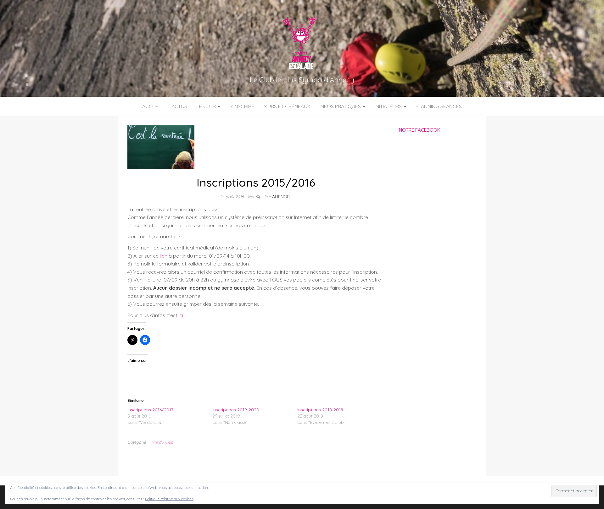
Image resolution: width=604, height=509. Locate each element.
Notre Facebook (419, 130)
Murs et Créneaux (287, 106)
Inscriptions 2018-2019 (320, 410)
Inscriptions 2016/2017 (150, 410)
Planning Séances (439, 106)
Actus (179, 106)
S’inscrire (242, 106)
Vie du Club (162, 442)
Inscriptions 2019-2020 (235, 410)
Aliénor (281, 197)
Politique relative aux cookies (169, 498)
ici (180, 315)
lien (163, 256)
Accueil (152, 106)
